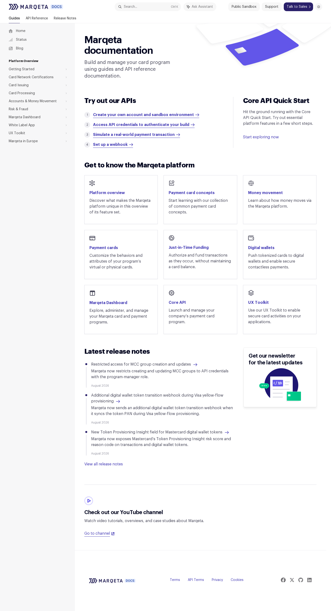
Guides (14, 18)
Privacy (217, 580)
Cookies (237, 580)
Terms (175, 580)
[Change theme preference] (318, 6)
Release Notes (65, 18)
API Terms (196, 580)
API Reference (37, 18)
